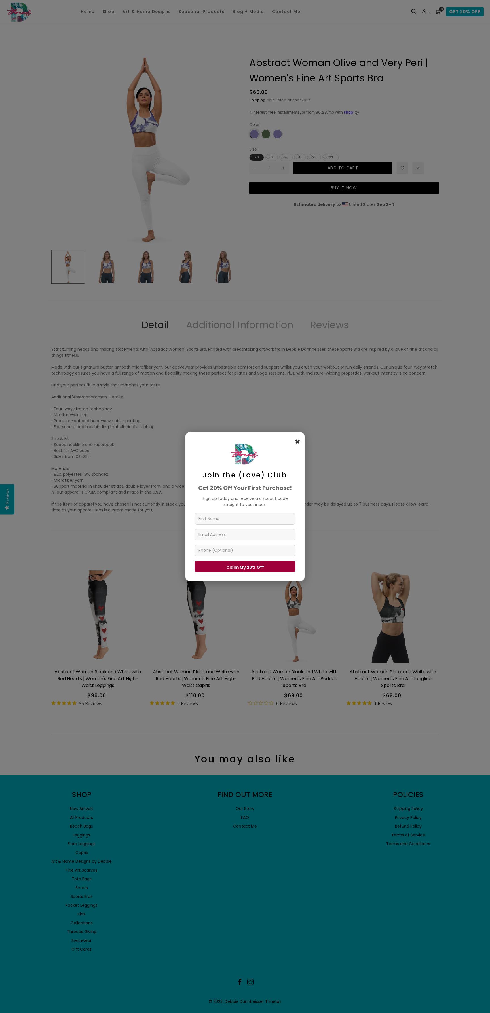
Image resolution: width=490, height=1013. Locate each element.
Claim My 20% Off (245, 567)
